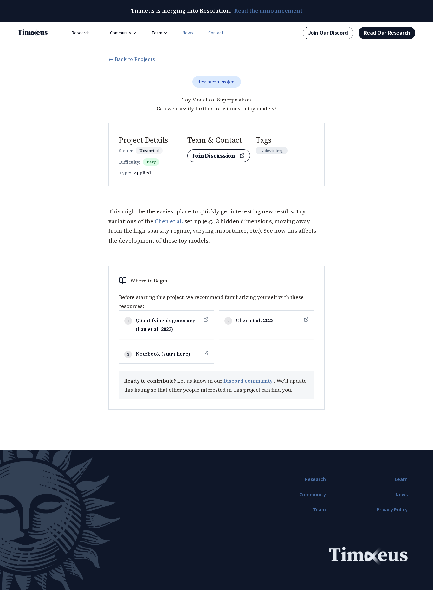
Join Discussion (214, 155)
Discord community (248, 380)
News (188, 33)
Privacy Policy (392, 509)
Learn (401, 479)
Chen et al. (169, 221)
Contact (215, 33)
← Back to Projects (131, 58)
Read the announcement (268, 11)
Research (81, 33)
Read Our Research (387, 33)
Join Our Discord (328, 33)
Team (157, 33)
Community (120, 33)
